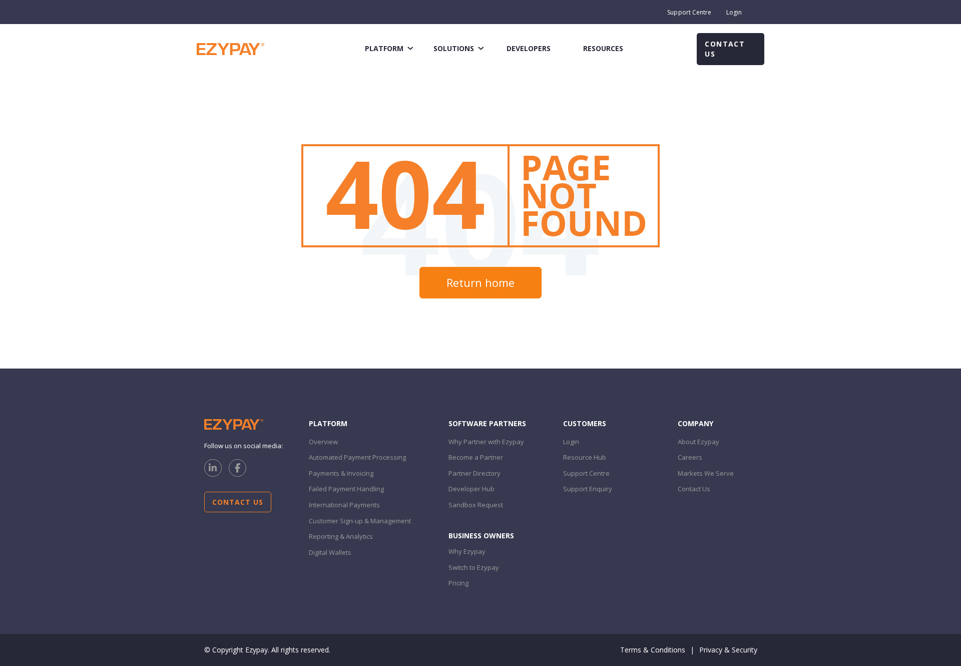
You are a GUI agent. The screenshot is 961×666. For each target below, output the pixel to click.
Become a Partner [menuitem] (475, 457)
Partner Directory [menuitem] (474, 473)
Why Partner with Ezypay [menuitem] (486, 441)
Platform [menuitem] (328, 423)
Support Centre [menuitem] (689, 12)
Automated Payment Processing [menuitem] (357, 457)
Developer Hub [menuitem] (471, 488)
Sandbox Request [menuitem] (475, 504)
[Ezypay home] (230, 48)
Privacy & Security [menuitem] (728, 649)
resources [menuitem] (603, 48)
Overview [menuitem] (323, 441)
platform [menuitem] (384, 48)
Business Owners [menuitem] (481, 535)
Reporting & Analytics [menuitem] (341, 536)
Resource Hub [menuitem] (584, 457)
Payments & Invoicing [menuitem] (341, 473)
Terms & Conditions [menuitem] (652, 649)
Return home (480, 282)
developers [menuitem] (529, 48)
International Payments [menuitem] (344, 504)
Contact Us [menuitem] (694, 488)
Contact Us (725, 49)
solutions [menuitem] (453, 48)
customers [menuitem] (584, 423)
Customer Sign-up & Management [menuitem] (360, 520)
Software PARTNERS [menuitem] (487, 423)
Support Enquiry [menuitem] (587, 488)
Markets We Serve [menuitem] (706, 473)
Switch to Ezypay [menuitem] (473, 567)
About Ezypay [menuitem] (698, 441)
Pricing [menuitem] (458, 582)
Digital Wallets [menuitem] (330, 552)
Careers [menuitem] (690, 457)
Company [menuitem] (695, 423)
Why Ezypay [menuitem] (467, 551)
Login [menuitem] (734, 12)
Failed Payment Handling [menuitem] (346, 488)
